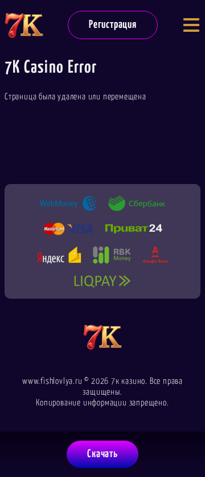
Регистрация (113, 24)
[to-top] (185, 410)
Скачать (102, 454)
